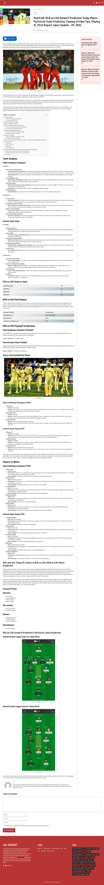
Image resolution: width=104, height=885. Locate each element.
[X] (1, 17)
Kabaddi (43, 851)
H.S (42, 9)
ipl (36, 30)
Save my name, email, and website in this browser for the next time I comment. (26, 825)
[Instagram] (1, 15)
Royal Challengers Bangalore (14, 118)
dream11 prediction (78, 851)
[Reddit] (1, 20)
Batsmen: (9, 143)
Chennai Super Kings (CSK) (13, 133)
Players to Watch (9, 135)
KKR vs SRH (76, 860)
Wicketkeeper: (11, 147)
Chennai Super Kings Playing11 (15, 128)
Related (9, 154)
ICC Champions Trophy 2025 (90, 854)
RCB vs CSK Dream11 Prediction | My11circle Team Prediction (21, 149)
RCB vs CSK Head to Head (11, 122)
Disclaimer (6, 776)
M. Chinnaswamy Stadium (13, 303)
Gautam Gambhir (77, 854)
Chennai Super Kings (12, 120)
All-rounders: (10, 144)
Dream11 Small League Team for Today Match (18, 152)
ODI (65, 848)
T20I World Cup (89, 868)
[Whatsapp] (1, 9)
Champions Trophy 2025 (91, 848)
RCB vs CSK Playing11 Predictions (14, 125)
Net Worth (75, 862)
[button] (5, 3)
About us (40, 848)
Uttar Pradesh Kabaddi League (81, 874)
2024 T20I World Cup (78, 848)
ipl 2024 (39, 30)
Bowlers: (9, 146)
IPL (35, 13)
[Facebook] (1, 12)
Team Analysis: (9, 117)
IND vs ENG (76, 857)
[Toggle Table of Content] (45, 115)
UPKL (88, 871)
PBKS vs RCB (83, 862)
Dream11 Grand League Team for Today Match (18, 151)
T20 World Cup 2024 (78, 868)
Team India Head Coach (79, 871)
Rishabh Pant (76, 865)
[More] (1, 23)
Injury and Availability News (13, 130)
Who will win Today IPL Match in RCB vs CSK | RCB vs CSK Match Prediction (26, 140)
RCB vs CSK (45, 30)
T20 (38, 851)
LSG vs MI (83, 860)
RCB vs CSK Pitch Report (11, 123)
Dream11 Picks (8, 141)
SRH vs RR (92, 865)
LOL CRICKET (10, 844)
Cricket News (55, 848)
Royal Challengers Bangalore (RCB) (15, 131)
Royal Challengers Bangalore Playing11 (17, 127)
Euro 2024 (87, 851)
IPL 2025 (92, 857)
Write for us (50, 851)
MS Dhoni (90, 860)
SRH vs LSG (85, 865)
